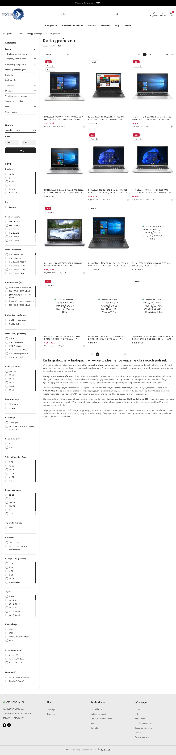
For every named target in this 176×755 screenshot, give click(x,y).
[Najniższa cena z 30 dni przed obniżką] (84, 126)
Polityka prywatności (144, 723)
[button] (51, 26)
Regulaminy (140, 718)
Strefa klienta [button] (98, 702)
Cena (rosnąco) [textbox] (49, 54)
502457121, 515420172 (13, 718)
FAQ (137, 714)
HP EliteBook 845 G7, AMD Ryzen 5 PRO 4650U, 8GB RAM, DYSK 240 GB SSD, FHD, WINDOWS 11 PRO (152, 118)
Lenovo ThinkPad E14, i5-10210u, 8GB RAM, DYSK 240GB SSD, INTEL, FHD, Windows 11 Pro (108, 337)
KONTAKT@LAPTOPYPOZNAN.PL (17, 713)
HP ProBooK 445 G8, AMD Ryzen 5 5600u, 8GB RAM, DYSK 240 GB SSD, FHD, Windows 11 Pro (107, 191)
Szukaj (20, 150)
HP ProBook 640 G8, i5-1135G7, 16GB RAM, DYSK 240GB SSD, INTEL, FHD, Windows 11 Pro (152, 191)
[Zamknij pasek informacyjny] (173, 3)
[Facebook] (4, 725)
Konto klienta (96, 709)
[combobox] (56, 54)
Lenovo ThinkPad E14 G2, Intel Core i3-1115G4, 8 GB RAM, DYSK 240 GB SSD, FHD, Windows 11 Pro (108, 264)
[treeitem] (20, 49)
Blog (93, 723)
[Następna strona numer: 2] (172, 54)
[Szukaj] (34, 131)
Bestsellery (51, 714)
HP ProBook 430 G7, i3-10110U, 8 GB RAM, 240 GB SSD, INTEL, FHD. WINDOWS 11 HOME (63, 118)
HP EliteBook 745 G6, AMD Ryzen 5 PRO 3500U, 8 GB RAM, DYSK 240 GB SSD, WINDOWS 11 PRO (64, 191)
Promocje (51, 709)
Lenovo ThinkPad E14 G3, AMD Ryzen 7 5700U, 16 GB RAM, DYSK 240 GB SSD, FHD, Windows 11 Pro (152, 337)
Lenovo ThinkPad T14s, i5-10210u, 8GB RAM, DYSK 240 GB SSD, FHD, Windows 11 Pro (62, 337)
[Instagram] (9, 725)
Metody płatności (98, 714)
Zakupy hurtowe (142, 737)
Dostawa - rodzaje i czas (101, 718)
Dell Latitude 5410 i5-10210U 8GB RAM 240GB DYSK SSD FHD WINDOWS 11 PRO (63, 264)
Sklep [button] (50, 702)
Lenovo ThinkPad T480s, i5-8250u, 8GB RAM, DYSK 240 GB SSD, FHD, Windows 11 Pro (106, 118)
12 (167, 54)
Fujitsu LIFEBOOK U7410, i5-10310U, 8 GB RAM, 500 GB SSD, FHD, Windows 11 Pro (151, 264)
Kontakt (138, 732)
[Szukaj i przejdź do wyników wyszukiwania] (117, 14)
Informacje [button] (141, 702)
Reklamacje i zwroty (143, 727)
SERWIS (94, 727)
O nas (137, 709)
